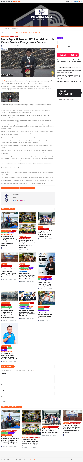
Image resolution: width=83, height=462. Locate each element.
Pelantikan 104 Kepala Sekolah (28, 188)
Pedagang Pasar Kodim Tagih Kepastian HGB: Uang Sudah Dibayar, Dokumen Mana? (51, 430)
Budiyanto (5, 45)
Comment (3, 373)
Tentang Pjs (5, 28)
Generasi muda (6, 188)
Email (2, 391)
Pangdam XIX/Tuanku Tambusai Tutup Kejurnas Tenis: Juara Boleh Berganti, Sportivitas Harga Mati (27, 244)
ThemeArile (36, 459)
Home (3, 32)
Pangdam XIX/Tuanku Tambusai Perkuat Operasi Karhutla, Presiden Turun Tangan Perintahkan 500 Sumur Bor (68, 76)
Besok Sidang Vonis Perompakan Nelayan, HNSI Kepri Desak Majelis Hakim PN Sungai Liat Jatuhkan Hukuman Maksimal (69, 61)
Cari (60, 38)
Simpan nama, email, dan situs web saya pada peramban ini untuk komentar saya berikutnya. (23, 397)
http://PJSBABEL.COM (6, 80)
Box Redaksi (14, 28)
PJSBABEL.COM (41, 17)
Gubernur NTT (15, 188)
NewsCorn (30, 459)
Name (2, 385)
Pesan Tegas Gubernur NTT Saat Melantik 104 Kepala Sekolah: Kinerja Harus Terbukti (24, 32)
